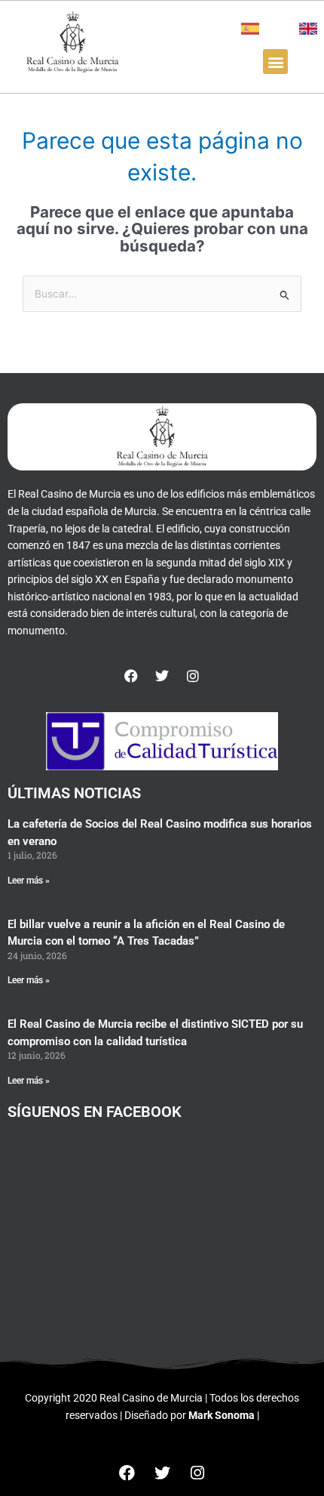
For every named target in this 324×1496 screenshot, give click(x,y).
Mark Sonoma (221, 1415)
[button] (275, 61)
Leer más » (29, 880)
